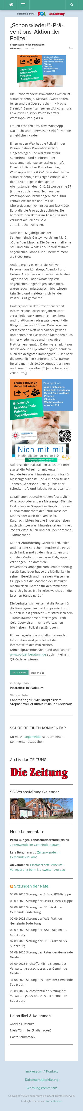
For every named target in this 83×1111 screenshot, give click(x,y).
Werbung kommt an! (41, 1088)
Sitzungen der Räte (31, 886)
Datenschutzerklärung (41, 1080)
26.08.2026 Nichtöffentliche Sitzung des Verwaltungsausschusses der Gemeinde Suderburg (38, 996)
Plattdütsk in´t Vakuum (26, 688)
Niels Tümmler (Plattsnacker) (30, 1030)
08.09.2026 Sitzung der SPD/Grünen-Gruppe (41, 901)
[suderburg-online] (41, 13)
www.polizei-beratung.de (28, 654)
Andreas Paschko (22, 1024)
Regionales (37, 672)
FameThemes (54, 1101)
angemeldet (33, 737)
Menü (21, 5)
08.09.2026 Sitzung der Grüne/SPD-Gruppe (40, 894)
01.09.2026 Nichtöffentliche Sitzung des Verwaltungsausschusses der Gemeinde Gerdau (38, 968)
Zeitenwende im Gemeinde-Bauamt (35, 845)
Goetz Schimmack (22, 1037)
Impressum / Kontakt (41, 1071)
